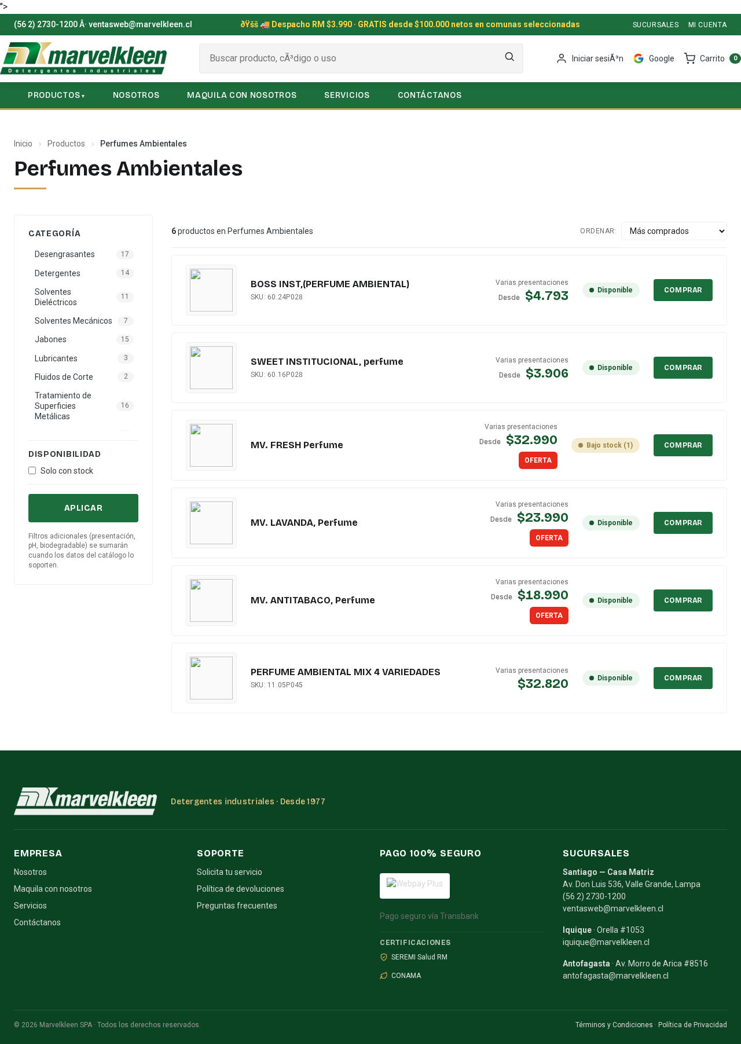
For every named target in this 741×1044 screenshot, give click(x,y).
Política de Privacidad (692, 1025)
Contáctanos (37, 922)
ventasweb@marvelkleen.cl (140, 24)
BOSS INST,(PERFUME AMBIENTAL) (330, 284)
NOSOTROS (136, 95)
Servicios (30, 905)
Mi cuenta (707, 25)
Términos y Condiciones (614, 1025)
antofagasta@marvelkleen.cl (616, 975)
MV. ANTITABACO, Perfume (313, 600)
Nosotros (30, 872)
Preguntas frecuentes (237, 905)
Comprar (683, 290)
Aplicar (83, 508)
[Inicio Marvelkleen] (83, 58)
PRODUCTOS (54, 95)
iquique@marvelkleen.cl (606, 942)
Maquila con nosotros (53, 888)
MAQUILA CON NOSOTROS (241, 95)
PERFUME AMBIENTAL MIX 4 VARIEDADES (346, 671)
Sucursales (656, 25)
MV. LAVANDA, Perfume (304, 522)
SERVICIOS (346, 95)
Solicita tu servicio (229, 872)
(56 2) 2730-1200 (46, 24)
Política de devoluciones (240, 888)
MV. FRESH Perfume (297, 444)
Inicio (23, 143)
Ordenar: (598, 231)
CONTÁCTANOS (430, 95)
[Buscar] (509, 58)
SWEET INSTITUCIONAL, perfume (327, 361)
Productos (66, 143)
